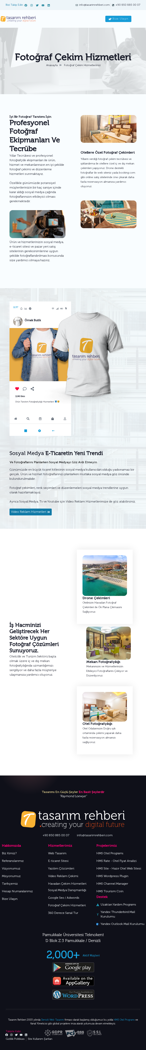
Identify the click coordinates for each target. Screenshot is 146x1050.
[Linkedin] (48, 5)
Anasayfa (52, 65)
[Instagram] (31, 5)
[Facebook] (26, 5)
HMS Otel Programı (124, 1020)
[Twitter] (37, 5)
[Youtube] (43, 5)
